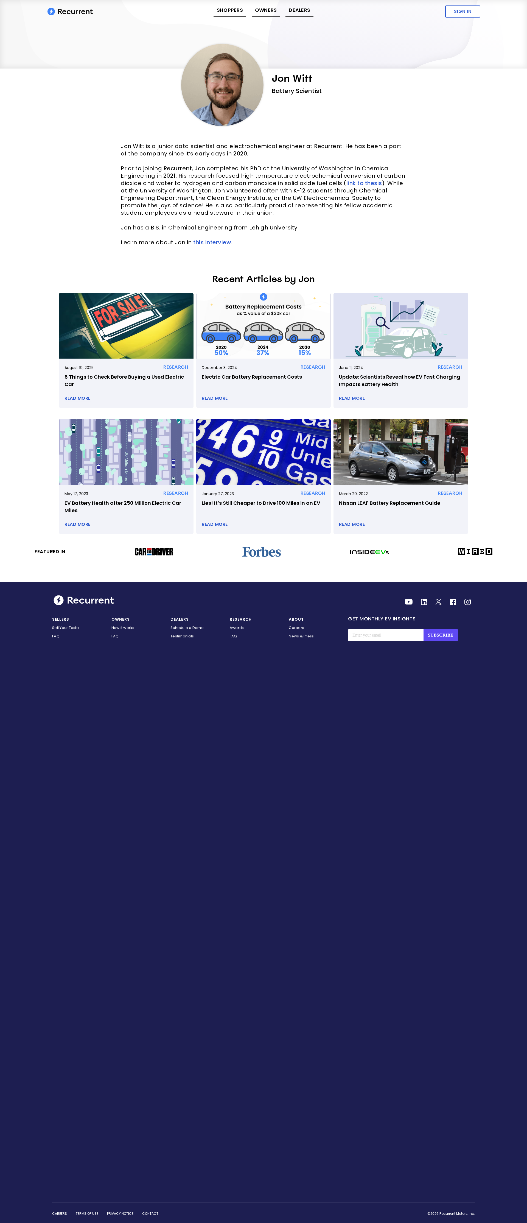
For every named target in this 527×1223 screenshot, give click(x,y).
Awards (237, 627)
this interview (212, 242)
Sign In (463, 11)
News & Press (301, 636)
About (296, 619)
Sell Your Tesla (65, 627)
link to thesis (364, 183)
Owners (266, 10)
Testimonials (182, 636)
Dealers (299, 10)
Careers (296, 627)
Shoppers (230, 10)
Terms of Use (87, 1213)
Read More (78, 398)
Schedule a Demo (187, 627)
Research (241, 619)
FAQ (56, 636)
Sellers (60, 619)
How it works (122, 627)
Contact (150, 1213)
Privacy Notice (120, 1213)
